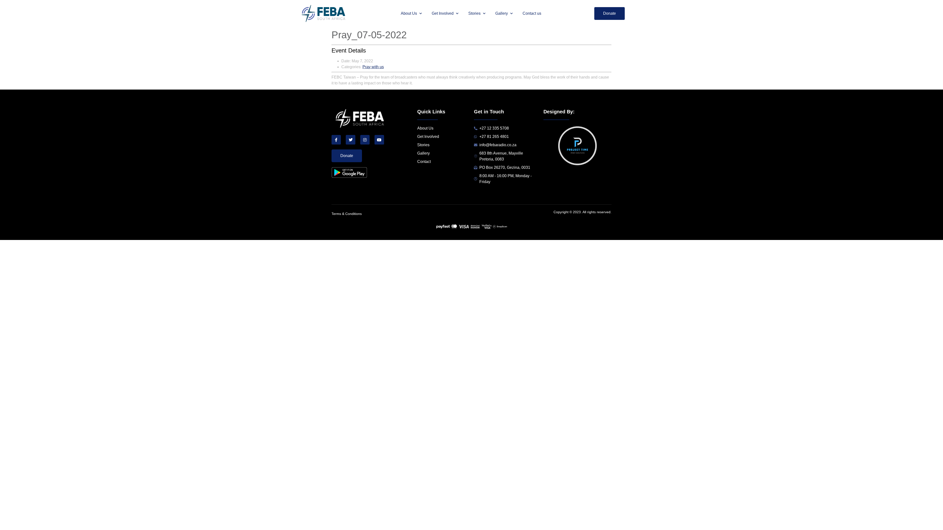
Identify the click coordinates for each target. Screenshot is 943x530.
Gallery (501, 13)
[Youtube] (379, 139)
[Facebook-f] (336, 139)
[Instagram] (365, 139)
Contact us (532, 13)
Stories (474, 13)
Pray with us (373, 67)
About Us (409, 13)
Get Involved (443, 13)
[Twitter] (350, 139)
